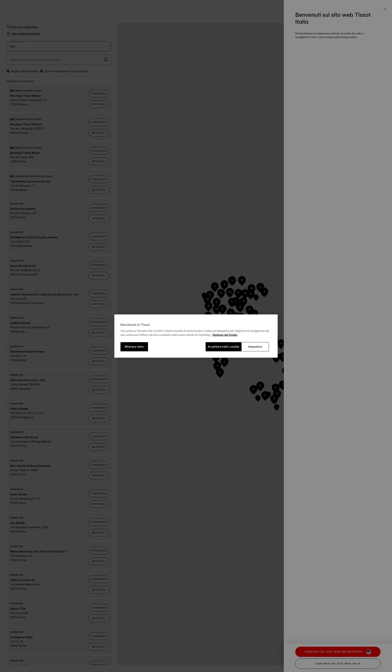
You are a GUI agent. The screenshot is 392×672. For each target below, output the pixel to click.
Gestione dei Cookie (225, 335)
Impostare (255, 347)
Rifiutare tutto (134, 347)
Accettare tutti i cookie (223, 347)
